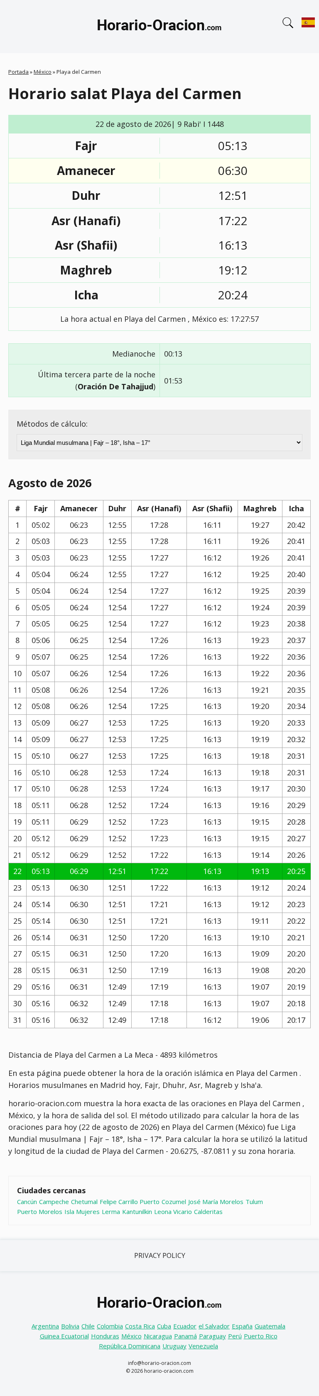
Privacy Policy (159, 1255)
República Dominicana (129, 1346)
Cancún (27, 1201)
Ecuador (184, 1326)
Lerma (111, 1211)
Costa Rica (140, 1326)
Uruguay (174, 1346)
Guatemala (270, 1326)
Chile (88, 1326)
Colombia (110, 1326)
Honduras (105, 1336)
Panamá (185, 1336)
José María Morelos (215, 1201)
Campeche (54, 1201)
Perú (235, 1336)
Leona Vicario (173, 1211)
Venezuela (203, 1346)
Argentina (45, 1326)
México (43, 71)
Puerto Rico (260, 1336)
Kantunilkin (137, 1211)
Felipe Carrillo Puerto (130, 1201)
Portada (18, 71)
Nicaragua (158, 1336)
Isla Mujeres (82, 1211)
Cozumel (174, 1201)
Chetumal (84, 1201)
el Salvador (214, 1326)
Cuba (164, 1326)
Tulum (254, 1201)
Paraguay (212, 1336)
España (242, 1326)
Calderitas (208, 1211)
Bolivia (70, 1326)
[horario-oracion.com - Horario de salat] (159, 26)
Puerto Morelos (39, 1211)
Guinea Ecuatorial (64, 1336)
